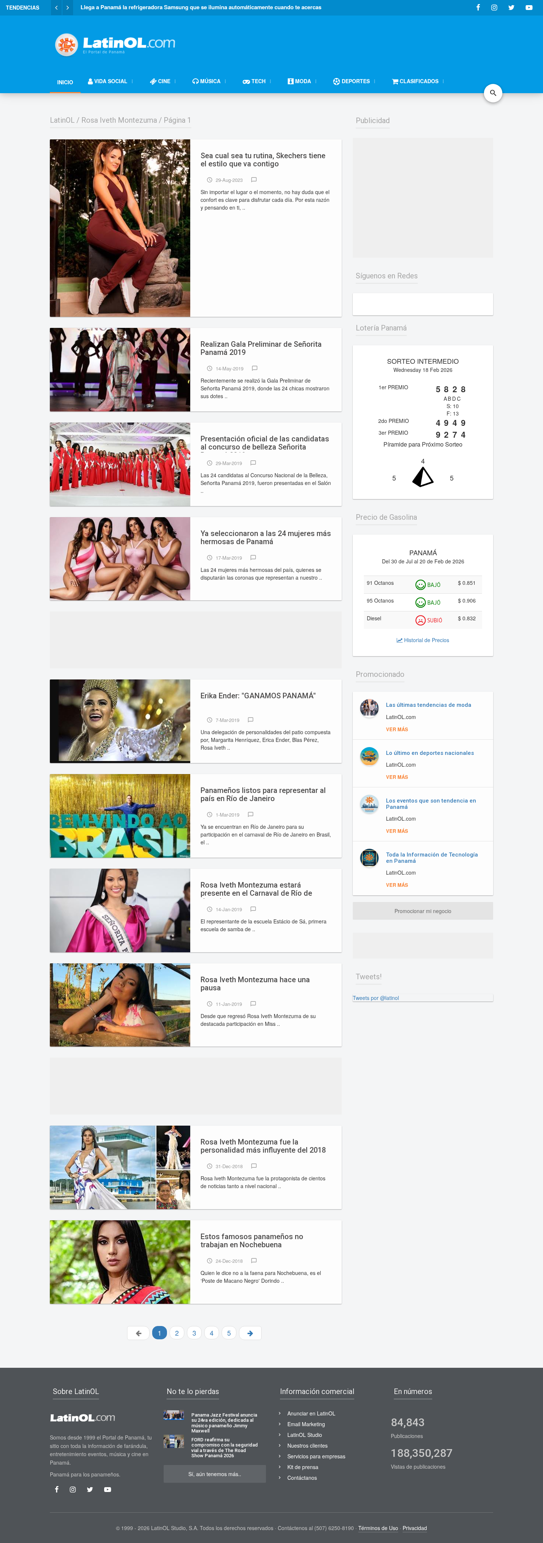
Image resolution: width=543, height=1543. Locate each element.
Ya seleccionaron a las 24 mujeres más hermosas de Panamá (266, 537)
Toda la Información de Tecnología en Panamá (432, 857)
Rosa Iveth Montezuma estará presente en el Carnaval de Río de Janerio (256, 890)
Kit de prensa (302, 1467)
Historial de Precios (426, 640)
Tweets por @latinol (376, 997)
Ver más (397, 729)
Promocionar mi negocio (423, 911)
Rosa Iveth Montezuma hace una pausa (255, 984)
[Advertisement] (358, 41)
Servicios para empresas (316, 1456)
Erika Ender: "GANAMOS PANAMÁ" (258, 696)
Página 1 (177, 120)
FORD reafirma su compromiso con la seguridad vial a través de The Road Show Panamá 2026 (224, 1447)
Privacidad (415, 1528)
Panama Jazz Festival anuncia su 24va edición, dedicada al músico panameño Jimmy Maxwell (224, 1423)
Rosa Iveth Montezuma (119, 120)
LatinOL (62, 120)
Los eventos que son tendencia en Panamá (431, 803)
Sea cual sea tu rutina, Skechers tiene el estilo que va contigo (263, 160)
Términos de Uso (378, 1528)
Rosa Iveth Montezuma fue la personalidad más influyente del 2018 (263, 1146)
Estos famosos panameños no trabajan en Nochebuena (252, 1240)
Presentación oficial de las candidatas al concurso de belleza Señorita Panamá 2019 (265, 443)
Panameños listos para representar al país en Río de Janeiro (263, 794)
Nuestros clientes (307, 1445)
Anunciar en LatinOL (311, 1413)
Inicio (65, 82)
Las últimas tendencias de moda (428, 705)
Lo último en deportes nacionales (430, 753)
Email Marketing (306, 1424)
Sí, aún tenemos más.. (214, 1474)
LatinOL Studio (304, 1434)
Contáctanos (302, 1477)
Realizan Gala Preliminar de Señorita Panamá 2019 (261, 348)
